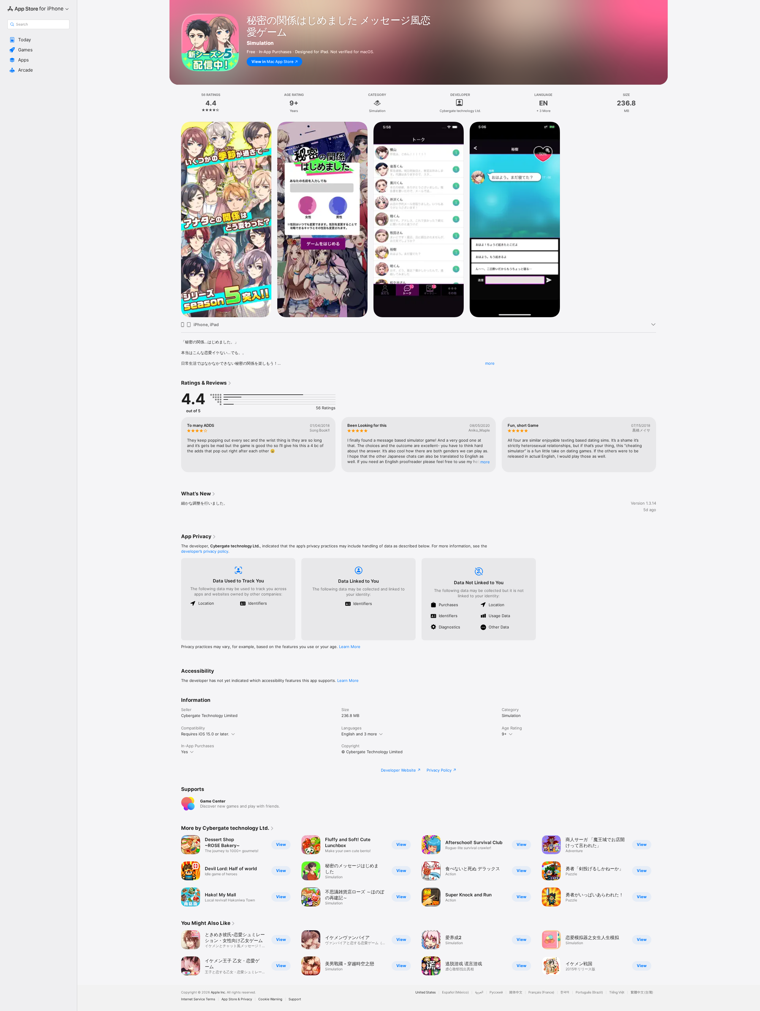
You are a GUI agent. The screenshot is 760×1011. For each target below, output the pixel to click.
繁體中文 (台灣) (642, 992)
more (490, 363)
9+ (504, 734)
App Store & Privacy (236, 999)
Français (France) (541, 992)
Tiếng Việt (616, 992)
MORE (485, 461)
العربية (479, 992)
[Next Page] (662, 444)
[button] (38, 39)
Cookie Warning (270, 999)
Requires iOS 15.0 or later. (205, 734)
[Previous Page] (175, 444)
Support (295, 999)
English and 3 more (359, 734)
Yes (184, 751)
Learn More (349, 646)
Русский (496, 992)
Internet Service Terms (198, 999)
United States (425, 992)
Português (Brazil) (589, 992)
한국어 (564, 992)
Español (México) (455, 992)
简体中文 (515, 992)
